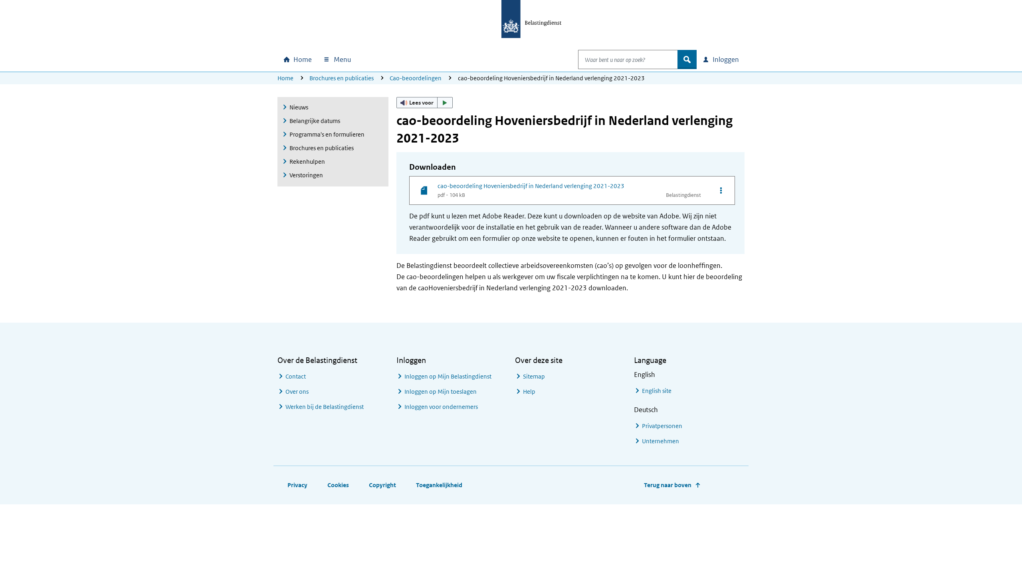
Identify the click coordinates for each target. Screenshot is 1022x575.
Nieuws (298, 107)
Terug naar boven (667, 485)
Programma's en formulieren (326, 134)
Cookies (338, 485)
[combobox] (628, 59)
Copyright (382, 485)
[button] (424, 102)
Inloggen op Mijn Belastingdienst (447, 376)
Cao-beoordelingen (416, 78)
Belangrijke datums (314, 121)
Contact (295, 376)
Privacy (297, 485)
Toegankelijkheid (439, 485)
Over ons (297, 391)
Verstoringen (306, 175)
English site (656, 391)
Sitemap (534, 376)
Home (285, 78)
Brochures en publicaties (341, 78)
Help (529, 391)
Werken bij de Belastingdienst (324, 406)
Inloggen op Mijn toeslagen (440, 391)
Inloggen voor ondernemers (441, 406)
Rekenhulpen (307, 161)
